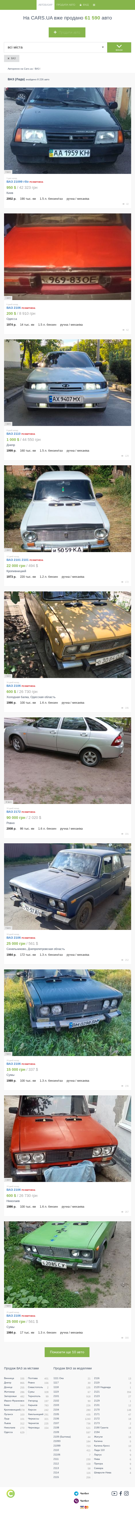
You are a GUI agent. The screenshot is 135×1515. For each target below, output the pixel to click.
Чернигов (33, 1423)
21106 (56, 1454)
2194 (97, 1432)
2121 (97, 1391)
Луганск (8, 1414)
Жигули (98, 1436)
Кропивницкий (12, 1409)
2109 (56, 1432)
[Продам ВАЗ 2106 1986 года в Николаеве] (67, 1138)
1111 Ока (58, 1378)
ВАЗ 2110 (14, 433)
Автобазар (45, 5)
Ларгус (98, 1454)
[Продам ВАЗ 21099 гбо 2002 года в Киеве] (67, 130)
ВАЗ (13, 58)
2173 (97, 1423)
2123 (97, 1396)
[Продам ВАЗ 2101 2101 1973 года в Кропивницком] (67, 508)
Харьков (32, 1405)
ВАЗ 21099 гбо (18, 181)
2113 (56, 1468)
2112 (56, 1463)
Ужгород (33, 1400)
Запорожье (10, 1396)
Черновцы (34, 1427)
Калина (98, 1441)
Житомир (9, 1391)
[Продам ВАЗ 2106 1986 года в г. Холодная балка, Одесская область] (67, 634)
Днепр (7, 1382)
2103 (56, 1405)
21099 (56, 1445)
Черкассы (33, 1418)
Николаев (9, 1427)
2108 (56, 1427)
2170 (97, 1409)
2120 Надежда (102, 1387)
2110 (56, 1450)
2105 (56, 1414)
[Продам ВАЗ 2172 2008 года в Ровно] (67, 760)
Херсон (32, 1409)
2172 (97, 1418)
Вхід (86, 5)
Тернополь (34, 1396)
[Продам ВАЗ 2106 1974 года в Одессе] (67, 256)
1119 (56, 1391)
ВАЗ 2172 (14, 811)
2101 (56, 1396)
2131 (97, 1405)
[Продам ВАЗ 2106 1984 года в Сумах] (67, 1264)
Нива (97, 1459)
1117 (56, 1382)
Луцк (6, 1418)
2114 (56, 1472)
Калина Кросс (102, 1445)
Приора (98, 1463)
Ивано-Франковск (14, 1400)
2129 (97, 1400)
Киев (6, 1405)
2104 (56, 1409)
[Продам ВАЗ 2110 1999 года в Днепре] (67, 382)
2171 (97, 1414)
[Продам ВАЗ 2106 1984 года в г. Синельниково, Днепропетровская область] (67, 886)
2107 (56, 1423)
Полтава (33, 1378)
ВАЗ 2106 (14, 307)
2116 (96, 1378)
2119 (96, 1382)
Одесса (8, 1432)
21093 (56, 1441)
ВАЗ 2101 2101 (18, 560)
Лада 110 (99, 1450)
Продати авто (65, 5)
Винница (9, 1378)
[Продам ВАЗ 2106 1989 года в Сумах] (67, 1012)
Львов (7, 1423)
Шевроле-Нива (102, 1472)
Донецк (8, 1387)
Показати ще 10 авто (67, 1352)
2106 (56, 1418)
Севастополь (35, 1387)
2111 (56, 1459)
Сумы (31, 1391)
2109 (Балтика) (62, 1436)
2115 (56, 1477)
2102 (56, 1400)
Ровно (31, 1382)
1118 (56, 1387)
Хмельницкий (35, 1414)
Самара (98, 1468)
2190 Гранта (101, 1427)
